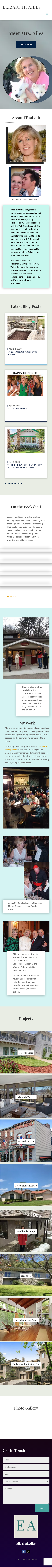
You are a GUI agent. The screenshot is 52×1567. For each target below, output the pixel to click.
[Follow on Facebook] (24, 1551)
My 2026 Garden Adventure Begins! (22, 353)
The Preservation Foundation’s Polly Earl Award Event (25, 466)
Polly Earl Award (17, 408)
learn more (26, 44)
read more (38, 363)
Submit (42, 1508)
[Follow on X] (28, 1551)
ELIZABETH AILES (22, 7)
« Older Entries (13, 483)
